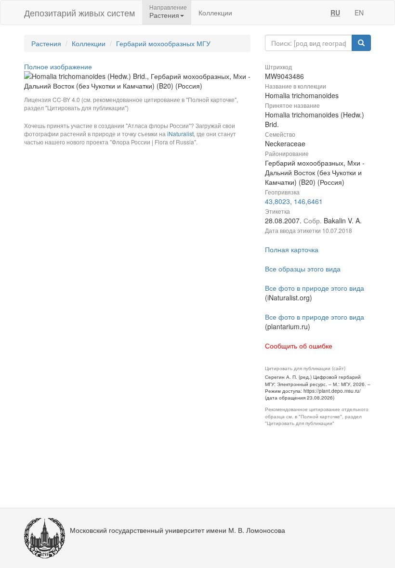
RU (335, 12)
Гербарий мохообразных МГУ (163, 43)
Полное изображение (58, 66)
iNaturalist (180, 133)
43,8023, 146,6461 (294, 201)
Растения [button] (164, 15)
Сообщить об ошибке (298, 345)
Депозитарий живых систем (79, 12)
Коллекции (215, 12)
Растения (46, 43)
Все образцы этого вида (303, 268)
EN (359, 12)
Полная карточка (291, 249)
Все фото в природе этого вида (314, 288)
